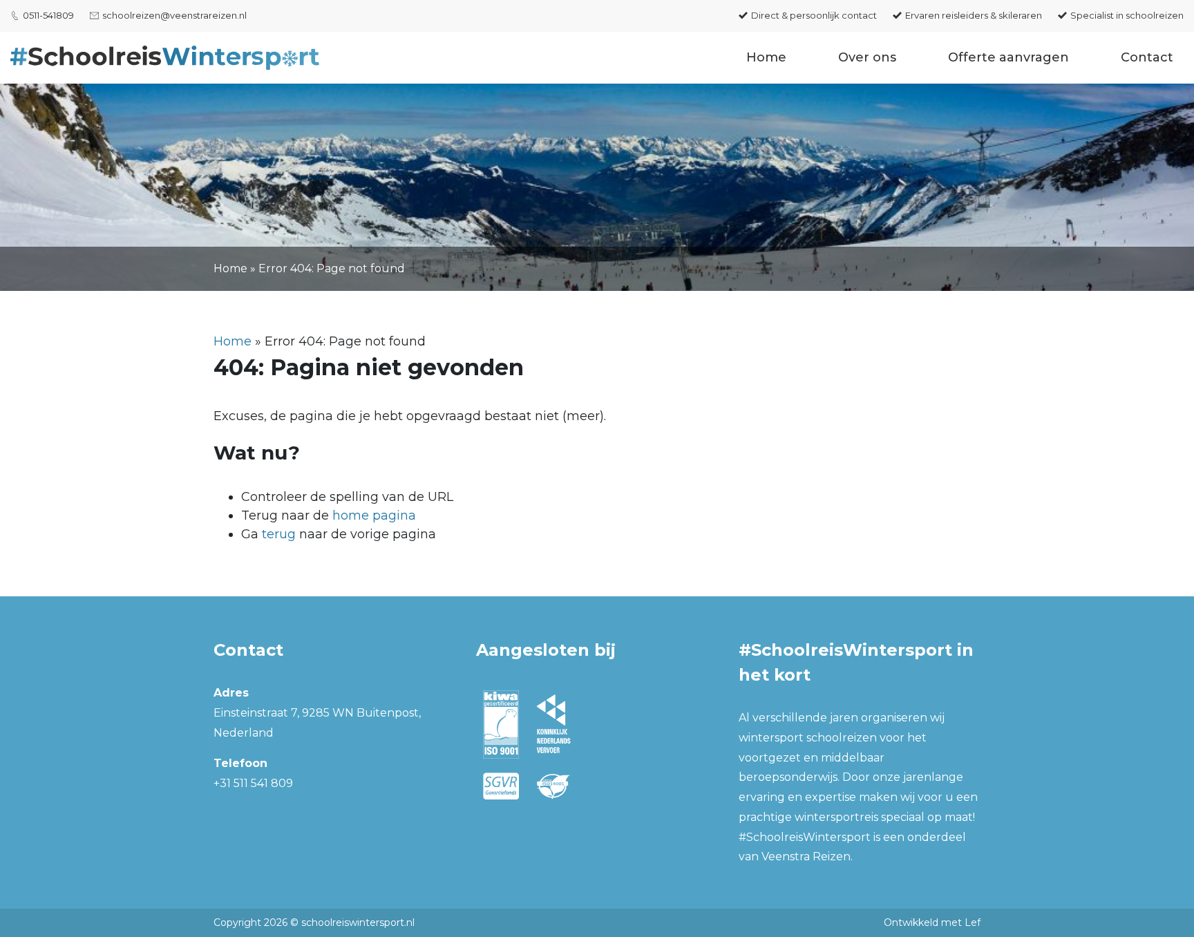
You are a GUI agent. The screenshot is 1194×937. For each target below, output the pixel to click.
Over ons (867, 57)
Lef (972, 922)
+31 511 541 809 (253, 783)
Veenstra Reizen (806, 856)
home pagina (374, 515)
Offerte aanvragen (1008, 57)
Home (766, 57)
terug (279, 534)
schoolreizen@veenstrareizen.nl (174, 15)
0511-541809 (48, 15)
